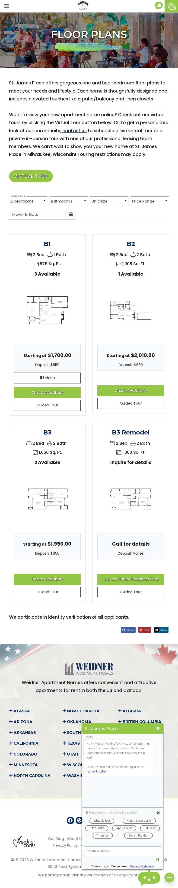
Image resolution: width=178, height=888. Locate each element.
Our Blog (56, 838)
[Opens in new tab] (160, 6)
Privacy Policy (65, 845)
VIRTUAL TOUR (31, 176)
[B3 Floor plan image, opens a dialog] (47, 499)
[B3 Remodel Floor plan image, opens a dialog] (130, 499)
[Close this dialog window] (158, 728)
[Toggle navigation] (6, 6)
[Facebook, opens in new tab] (70, 820)
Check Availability (52, 392)
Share (130, 630)
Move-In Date (25, 214)
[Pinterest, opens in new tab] (79, 820)
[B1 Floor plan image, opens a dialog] (47, 310)
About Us (75, 838)
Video (62, 377)
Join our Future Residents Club (133, 579)
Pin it (146, 630)
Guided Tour (52, 405)
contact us (74, 131)
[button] (171, 6)
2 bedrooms (23, 200)
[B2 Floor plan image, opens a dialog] (130, 310)
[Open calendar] (71, 214)
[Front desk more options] (169, 877)
